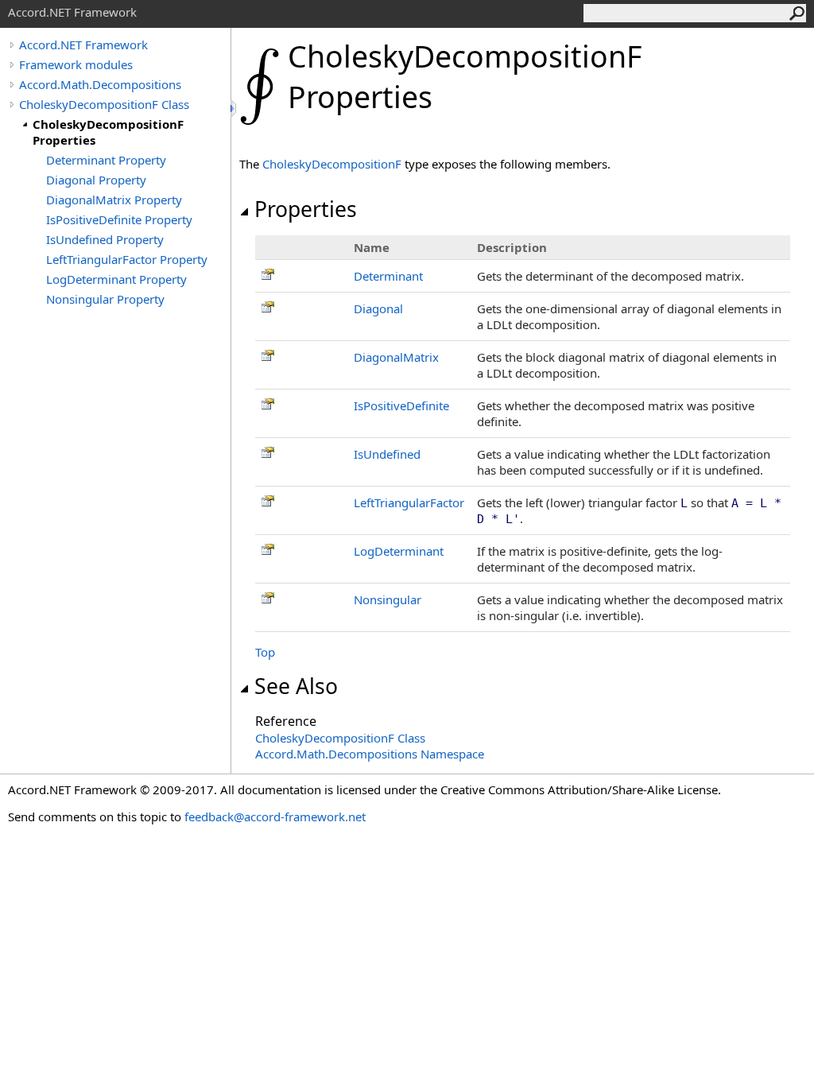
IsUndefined (387, 454)
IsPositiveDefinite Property (119, 219)
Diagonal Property (96, 180)
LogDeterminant (399, 551)
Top (265, 652)
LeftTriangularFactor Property (126, 259)
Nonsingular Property (105, 299)
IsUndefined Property (105, 239)
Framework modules (76, 64)
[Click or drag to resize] (234, 108)
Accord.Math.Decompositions (100, 84)
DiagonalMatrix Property (114, 200)
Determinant (388, 276)
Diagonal (378, 308)
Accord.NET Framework (83, 44)
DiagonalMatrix (396, 357)
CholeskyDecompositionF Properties (108, 132)
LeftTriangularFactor (409, 502)
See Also (296, 686)
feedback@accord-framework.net (275, 816)
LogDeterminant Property (116, 279)
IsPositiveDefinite (401, 405)
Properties (305, 209)
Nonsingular (387, 599)
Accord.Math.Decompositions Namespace (369, 754)
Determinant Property (106, 160)
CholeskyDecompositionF (331, 164)
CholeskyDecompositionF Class (104, 104)
